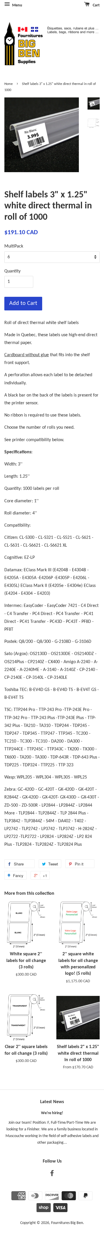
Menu (16, 5)
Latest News (52, 1102)
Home (8, 84)
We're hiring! (52, 1113)
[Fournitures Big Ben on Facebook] (52, 1174)
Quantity (12, 271)
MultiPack (13, 246)
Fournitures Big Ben (67, 1223)
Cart (96, 5)
